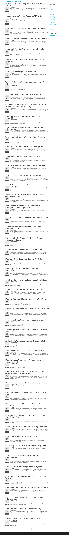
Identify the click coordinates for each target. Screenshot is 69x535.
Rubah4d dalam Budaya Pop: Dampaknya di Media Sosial (26, 280)
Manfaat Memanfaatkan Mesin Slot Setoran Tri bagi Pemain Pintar (27, 309)
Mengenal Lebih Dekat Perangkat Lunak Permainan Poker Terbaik (26, 477)
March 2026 (52, 14)
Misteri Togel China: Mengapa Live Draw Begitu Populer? (26, 426)
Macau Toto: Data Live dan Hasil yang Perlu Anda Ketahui (26, 383)
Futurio (36, 533)
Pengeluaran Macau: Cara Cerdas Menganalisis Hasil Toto (26, 350)
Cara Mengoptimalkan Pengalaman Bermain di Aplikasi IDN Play (25, 4)
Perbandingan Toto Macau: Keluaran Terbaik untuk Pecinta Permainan (26, 330)
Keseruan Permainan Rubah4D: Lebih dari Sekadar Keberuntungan (24, 498)
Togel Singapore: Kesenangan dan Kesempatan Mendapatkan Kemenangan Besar (22, 206)
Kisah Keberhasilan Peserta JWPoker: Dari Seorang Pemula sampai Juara (24, 239)
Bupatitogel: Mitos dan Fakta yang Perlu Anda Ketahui (24, 49)
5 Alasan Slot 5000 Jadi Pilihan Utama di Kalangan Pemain (26, 487)
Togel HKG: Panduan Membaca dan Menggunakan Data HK (25, 83)
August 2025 (52, 25)
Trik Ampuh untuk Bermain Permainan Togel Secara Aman (26, 137)
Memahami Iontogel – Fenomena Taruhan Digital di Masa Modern (26, 393)
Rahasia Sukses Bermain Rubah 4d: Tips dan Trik (23, 175)
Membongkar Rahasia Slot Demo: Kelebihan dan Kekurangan (23, 269)
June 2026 (52, 9)
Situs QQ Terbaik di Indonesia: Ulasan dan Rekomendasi (26, 38)
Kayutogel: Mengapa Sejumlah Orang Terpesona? (23, 94)
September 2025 (53, 24)
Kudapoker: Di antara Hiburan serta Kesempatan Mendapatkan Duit (23, 227)
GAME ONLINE (52, 35)
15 (27, 529)
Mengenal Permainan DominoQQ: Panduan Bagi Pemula (26, 28)
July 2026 (51, 7)
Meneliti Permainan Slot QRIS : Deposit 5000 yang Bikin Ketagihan (25, 60)
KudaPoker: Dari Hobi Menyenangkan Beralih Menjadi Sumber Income (24, 519)
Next (30, 529)
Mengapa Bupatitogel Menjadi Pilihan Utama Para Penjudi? (26, 299)
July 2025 (51, 27)
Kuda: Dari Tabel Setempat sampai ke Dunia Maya (23, 508)
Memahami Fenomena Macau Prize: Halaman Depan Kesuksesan (24, 405)
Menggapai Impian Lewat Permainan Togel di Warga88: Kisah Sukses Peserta (25, 416)
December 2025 (52, 19)
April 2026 (52, 12)
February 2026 (52, 16)
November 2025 (52, 20)
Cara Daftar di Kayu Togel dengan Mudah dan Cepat (24, 320)
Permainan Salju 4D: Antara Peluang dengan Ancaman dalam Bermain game (25, 195)
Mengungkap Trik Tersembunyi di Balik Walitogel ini (24, 146)
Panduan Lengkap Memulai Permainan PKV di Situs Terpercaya (24, 17)
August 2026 (52, 6)
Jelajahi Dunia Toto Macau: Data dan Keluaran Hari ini (25, 341)
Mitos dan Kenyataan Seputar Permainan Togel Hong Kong (26, 217)
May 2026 (51, 11)
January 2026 (52, 17)
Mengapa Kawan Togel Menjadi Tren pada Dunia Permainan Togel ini (23, 361)
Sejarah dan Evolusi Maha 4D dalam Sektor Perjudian (24, 127)
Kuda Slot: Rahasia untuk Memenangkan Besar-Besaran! (26, 165)
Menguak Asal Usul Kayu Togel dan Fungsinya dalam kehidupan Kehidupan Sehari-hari (24, 372)
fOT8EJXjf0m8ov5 (14, 7)
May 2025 (51, 30)
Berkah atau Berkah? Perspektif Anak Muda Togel (23, 249)
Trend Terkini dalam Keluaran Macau (18, 184)
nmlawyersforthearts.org (13, 1)
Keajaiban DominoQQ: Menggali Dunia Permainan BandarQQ (23, 117)
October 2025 (52, 22)
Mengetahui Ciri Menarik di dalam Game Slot (21, 436)
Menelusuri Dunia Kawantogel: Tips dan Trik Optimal (24, 259)
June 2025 (52, 29)
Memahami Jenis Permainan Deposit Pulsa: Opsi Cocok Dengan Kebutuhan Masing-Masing (25, 105)
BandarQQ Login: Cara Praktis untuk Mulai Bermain (24, 289)
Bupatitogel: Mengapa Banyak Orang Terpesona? (23, 156)
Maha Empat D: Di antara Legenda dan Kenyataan (23, 466)
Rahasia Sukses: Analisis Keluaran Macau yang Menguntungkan (22, 456)
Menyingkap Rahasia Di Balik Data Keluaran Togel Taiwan (26, 445)
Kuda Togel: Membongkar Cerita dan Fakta (21, 71)
